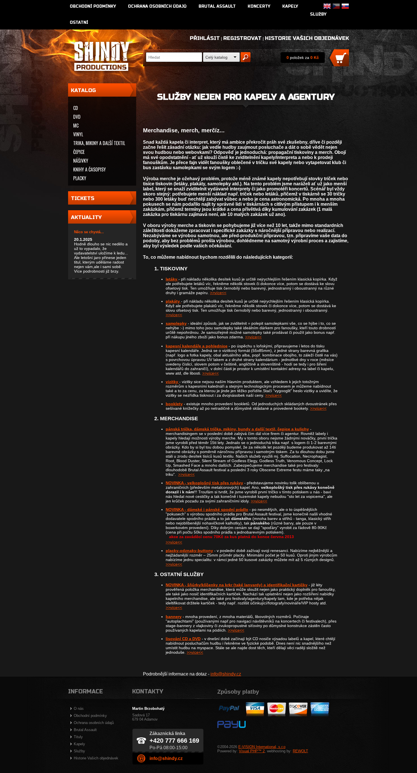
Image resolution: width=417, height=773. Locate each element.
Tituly (78, 737)
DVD (77, 116)
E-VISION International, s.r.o (261, 747)
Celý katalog (216, 57)
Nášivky (80, 160)
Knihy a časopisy (89, 169)
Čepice (79, 151)
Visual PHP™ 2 (252, 751)
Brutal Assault (217, 6)
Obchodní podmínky (93, 6)
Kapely (290, 6)
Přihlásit (205, 38)
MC (76, 125)
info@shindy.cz (225, 674)
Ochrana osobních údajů (157, 6)
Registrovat (242, 38)
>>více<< (218, 292)
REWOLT (300, 751)
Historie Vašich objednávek (307, 38)
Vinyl (78, 134)
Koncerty (259, 6)
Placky (79, 178)
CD (75, 108)
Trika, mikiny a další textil (99, 143)
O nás (79, 708)
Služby (318, 14)
